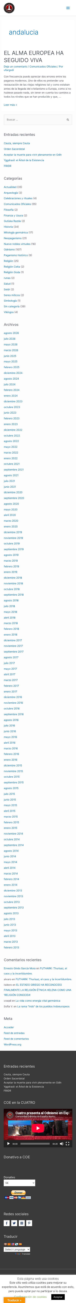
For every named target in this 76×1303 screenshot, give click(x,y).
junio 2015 (10, 799)
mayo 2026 (11, 344)
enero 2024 (11, 395)
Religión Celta (12, 266)
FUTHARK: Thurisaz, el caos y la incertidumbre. (44, 979)
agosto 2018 (11, 600)
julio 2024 (9, 384)
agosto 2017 (11, 657)
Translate (26, 1254)
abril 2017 (9, 674)
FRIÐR (7, 165)
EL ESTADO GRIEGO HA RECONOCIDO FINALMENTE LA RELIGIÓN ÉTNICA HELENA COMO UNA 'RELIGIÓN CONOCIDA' (37, 989)
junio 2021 (10, 486)
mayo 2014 (10, 862)
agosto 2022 (11, 441)
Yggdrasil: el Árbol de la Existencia (24, 160)
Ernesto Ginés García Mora (20, 968)
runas (7, 277)
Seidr (7, 289)
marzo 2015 (11, 816)
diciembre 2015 (13, 765)
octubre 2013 (12, 902)
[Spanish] (20, 1244)
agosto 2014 (11, 850)
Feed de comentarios (16, 1038)
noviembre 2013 (13, 896)
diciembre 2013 (13, 890)
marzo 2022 (11, 452)
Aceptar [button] (58, 1296)
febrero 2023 (12, 418)
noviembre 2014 (13, 833)
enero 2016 (10, 759)
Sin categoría (12, 306)
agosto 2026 (11, 333)
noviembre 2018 (13, 583)
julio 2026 (9, 338)
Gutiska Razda (12, 221)
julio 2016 (9, 725)
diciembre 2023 (13, 401)
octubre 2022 (12, 435)
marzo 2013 (11, 941)
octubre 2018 (12, 589)
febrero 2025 (11, 367)
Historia (8, 226)
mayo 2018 (10, 611)
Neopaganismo (13, 238)
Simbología (10, 300)
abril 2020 (10, 515)
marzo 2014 (11, 873)
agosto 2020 (11, 503)
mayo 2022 (10, 446)
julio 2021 (9, 481)
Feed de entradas (14, 1033)
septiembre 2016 (14, 714)
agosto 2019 (11, 554)
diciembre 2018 (13, 577)
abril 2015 (9, 810)
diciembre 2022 (13, 429)
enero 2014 (10, 884)
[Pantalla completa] (67, 1144)
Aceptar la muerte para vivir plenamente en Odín (33, 154)
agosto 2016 (11, 719)
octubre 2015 (12, 776)
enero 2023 (11, 424)
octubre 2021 (12, 463)
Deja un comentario (15, 66)
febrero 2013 (11, 947)
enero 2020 (11, 526)
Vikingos (9, 312)
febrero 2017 (11, 685)
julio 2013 (9, 919)
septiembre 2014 (14, 845)
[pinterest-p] (29, 1223)
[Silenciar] (61, 1144)
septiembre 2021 (14, 469)
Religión (8, 260)
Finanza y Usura (13, 215)
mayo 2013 (10, 930)
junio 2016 (10, 731)
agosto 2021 (11, 475)
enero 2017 (10, 691)
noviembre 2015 (13, 771)
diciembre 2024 (13, 372)
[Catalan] (9, 1244)
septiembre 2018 (14, 594)
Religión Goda (12, 272)
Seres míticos (12, 295)
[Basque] (5, 1244)
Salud (7, 283)
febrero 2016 (11, 753)
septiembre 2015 (14, 782)
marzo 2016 (11, 748)
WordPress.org (12, 1044)
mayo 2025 (10, 361)
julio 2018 (9, 606)
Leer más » (10, 104)
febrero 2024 (12, 389)
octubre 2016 (12, 708)
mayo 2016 (10, 736)
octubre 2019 (12, 543)
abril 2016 (9, 742)
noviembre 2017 (13, 645)
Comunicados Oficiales (43, 66)
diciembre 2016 (13, 697)
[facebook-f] (7, 1223)
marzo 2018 (11, 623)
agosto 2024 (11, 378)
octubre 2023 (12, 407)
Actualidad (10, 187)
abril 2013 (9, 936)
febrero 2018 (11, 628)
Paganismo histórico (16, 255)
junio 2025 (10, 355)
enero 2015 (10, 827)
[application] (38, 1128)
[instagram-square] (22, 1223)
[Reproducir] (8, 1144)
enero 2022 (11, 458)
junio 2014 (10, 856)
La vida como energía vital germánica (38, 1000)
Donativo (9, 1177)
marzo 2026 (11, 350)
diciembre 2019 (13, 532)
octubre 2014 (12, 839)
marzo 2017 (11, 680)
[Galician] (16, 1244)
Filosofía (9, 209)
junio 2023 (10, 412)
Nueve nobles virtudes (17, 243)
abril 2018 (9, 617)
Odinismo (9, 249)
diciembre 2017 (13, 640)
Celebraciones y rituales (18, 198)
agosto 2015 (11, 788)
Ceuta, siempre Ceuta (17, 143)
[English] (12, 1244)
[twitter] (14, 1223)
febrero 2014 (11, 879)
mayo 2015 (10, 805)
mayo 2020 (11, 509)
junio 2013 (10, 924)
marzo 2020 (11, 520)
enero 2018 (10, 634)
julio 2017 (9, 663)
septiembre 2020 (14, 498)
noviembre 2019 (13, 537)
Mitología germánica (16, 232)
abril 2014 (9, 867)
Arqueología (11, 192)
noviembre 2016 (13, 702)
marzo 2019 (11, 560)
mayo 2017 (10, 668)
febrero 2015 (11, 822)
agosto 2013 (11, 913)
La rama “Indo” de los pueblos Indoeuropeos (43, 1006)
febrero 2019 (11, 566)
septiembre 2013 (14, 907)
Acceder (9, 1027)
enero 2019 (10, 571)
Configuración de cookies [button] (30, 1297)
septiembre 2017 (14, 651)
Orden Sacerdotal (14, 148)
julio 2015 (9, 793)
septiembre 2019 (14, 549)
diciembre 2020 (13, 492)
